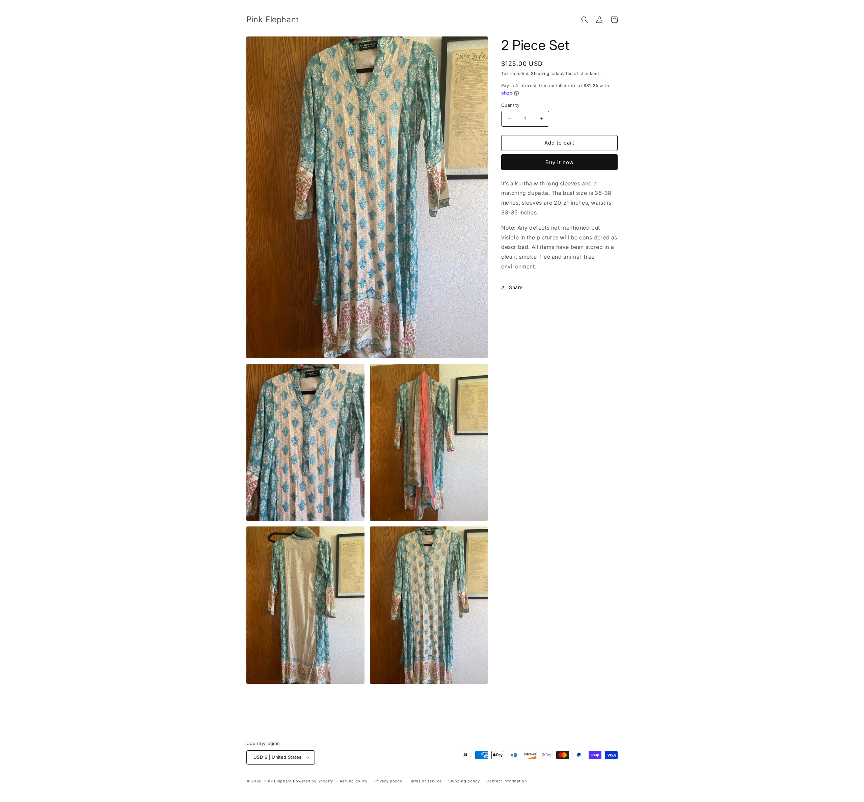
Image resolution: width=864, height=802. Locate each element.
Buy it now (559, 162)
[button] (584, 19)
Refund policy (354, 781)
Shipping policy (464, 781)
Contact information (506, 781)
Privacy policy (388, 781)
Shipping (540, 73)
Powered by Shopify (313, 781)
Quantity (510, 105)
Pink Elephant (278, 781)
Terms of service (425, 781)
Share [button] (516, 287)
